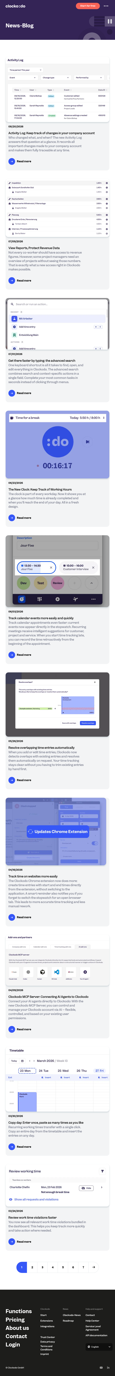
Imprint (44, 1354)
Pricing (15, 1319)
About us (17, 1328)
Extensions (46, 1320)
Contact (16, 1336)
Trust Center (47, 1337)
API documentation (96, 1335)
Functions (17, 1311)
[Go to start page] (15, 6)
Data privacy (47, 1341)
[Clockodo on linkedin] (108, 1367)
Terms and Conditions (46, 1348)
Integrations (47, 1326)
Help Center (92, 1320)
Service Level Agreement (93, 1328)
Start (43, 1315)
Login (13, 1344)
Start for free (87, 6)
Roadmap (68, 1320)
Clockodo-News (72, 1315)
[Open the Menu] (106, 6)
